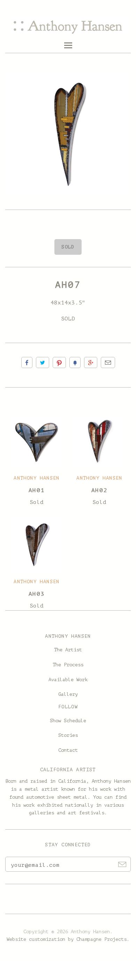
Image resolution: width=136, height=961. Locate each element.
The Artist (68, 649)
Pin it (59, 362)
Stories (68, 735)
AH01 (37, 490)
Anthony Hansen (37, 478)
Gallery (68, 694)
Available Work (68, 679)
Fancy (75, 362)
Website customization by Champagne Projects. (68, 939)
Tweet (42, 362)
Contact (68, 750)
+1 (90, 362)
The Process (68, 664)
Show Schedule (68, 720)
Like (26, 362)
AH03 (37, 594)
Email (108, 362)
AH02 (99, 490)
